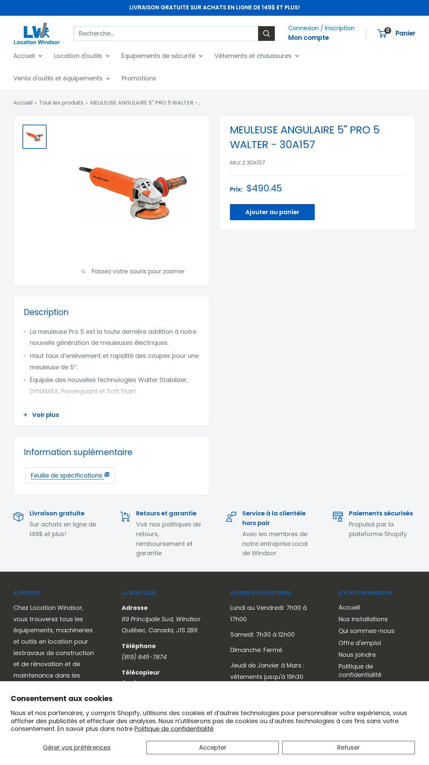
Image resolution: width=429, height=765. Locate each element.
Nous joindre (357, 654)
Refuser (348, 747)
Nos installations (363, 619)
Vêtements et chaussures (253, 55)
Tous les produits (61, 103)
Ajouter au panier (272, 212)
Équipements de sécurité (158, 55)
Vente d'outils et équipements (58, 78)
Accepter (213, 747)
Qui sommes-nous (366, 631)
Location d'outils (78, 55)
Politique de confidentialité (173, 728)
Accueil (24, 55)
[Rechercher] (266, 33)
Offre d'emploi (360, 643)
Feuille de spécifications (67, 475)
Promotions (139, 78)
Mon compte (308, 37)
